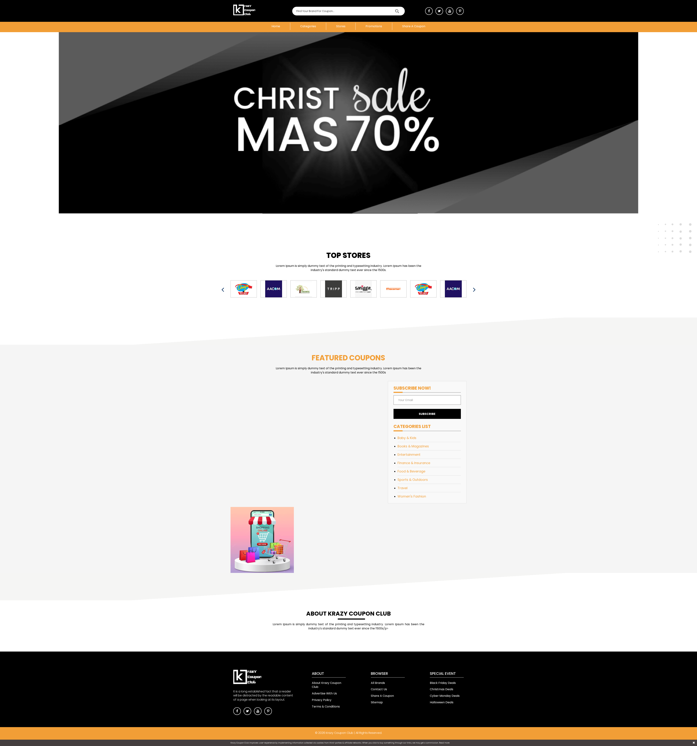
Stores (340, 26)
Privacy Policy (321, 700)
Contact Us (379, 689)
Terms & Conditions (326, 706)
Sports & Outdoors (413, 479)
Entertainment (409, 454)
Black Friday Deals (443, 683)
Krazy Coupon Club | (341, 733)
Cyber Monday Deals (445, 696)
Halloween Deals (441, 702)
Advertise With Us (324, 693)
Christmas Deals (441, 689)
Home (276, 26)
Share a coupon (413, 26)
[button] (5, 263)
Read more (444, 742)
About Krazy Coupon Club (326, 685)
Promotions (374, 26)
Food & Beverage (411, 471)
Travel (402, 488)
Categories (308, 26)
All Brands (378, 683)
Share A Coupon (382, 696)
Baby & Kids (407, 438)
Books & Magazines (413, 446)
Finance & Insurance (414, 463)
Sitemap (377, 702)
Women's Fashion (412, 496)
